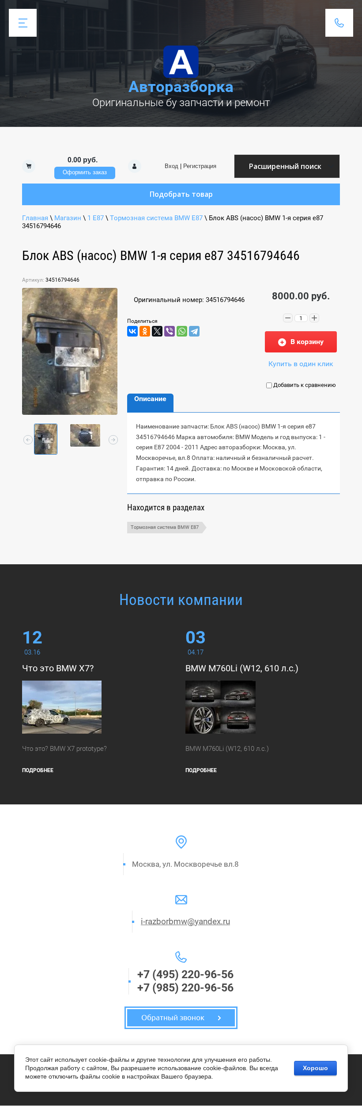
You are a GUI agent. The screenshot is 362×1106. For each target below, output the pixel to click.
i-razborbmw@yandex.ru (185, 921)
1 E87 (95, 218)
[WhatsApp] (182, 331)
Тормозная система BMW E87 (156, 218)
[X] (157, 331)
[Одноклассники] (145, 331)
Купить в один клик (300, 364)
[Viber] (169, 331)
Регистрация (199, 166)
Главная (35, 218)
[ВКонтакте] (132, 331)
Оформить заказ (85, 172)
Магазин (67, 218)
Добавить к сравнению (304, 385)
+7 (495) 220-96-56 (185, 974)
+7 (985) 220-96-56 (185, 987)
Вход (171, 166)
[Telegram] (194, 331)
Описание (150, 398)
